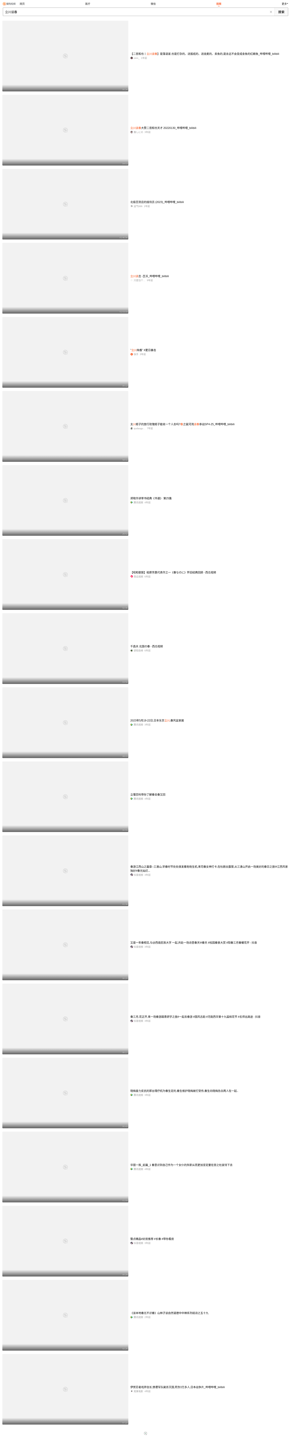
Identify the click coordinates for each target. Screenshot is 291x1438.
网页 (22, 3)
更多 (284, 3)
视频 (218, 3)
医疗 (87, 3)
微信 (153, 3)
